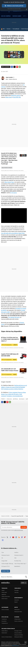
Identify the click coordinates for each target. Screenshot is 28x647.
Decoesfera (4, 621)
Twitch (22, 537)
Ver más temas (5, 571)
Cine (3, 552)
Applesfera (4, 594)
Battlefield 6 (17, 566)
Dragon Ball (4, 560)
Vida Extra (16, 592)
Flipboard (17, 67)
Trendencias (4, 619)
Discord (3, 540)
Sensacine (16, 600)
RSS (19, 537)
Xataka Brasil (4, 632)
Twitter (14, 67)
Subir (22, 582)
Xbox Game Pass (9, 182)
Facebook (12, 67)
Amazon (22, 399)
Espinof (16, 602)
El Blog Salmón (17, 619)
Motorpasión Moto (18, 611)
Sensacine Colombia (18, 634)
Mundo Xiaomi (4, 598)
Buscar (26, 577)
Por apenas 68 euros (14, 317)
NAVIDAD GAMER (17, 16)
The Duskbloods (15, 28)
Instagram (16, 537)
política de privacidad (18, 530)
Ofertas (16, 399)
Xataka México (5, 630)
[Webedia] (5, 584)
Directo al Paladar (5, 609)
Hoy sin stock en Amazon (7, 167)
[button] (10, 77)
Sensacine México (18, 632)
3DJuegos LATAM (18, 630)
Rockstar (8, 28)
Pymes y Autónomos (18, 621)
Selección (9, 399)
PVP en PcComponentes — (9, 344)
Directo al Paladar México (7, 636)
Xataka (3, 590)
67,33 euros (13, 192)
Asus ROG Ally (17, 97)
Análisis (16, 552)
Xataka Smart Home (6, 596)
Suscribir (23, 527)
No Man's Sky (17, 560)
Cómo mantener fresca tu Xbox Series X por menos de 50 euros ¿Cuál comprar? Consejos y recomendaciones (13, 394)
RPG (4, 28)
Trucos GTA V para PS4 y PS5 (17, 516)
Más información (15, 645)
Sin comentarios (6, 66)
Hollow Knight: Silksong (7, 563)
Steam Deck (8, 97)
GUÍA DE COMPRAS (6, 16)
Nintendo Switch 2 (18, 555)
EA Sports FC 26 (5, 566)
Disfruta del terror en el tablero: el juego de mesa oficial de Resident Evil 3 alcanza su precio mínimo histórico (14, 387)
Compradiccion (5, 623)
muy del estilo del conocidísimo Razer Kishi (13, 233)
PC (2, 558)
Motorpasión (17, 609)
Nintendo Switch (15, 95)
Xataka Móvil (4, 592)
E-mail (20, 67)
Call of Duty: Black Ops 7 (20, 563)
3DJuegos (16, 590)
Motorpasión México (18, 636)
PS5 (15, 558)
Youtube (13, 537)
